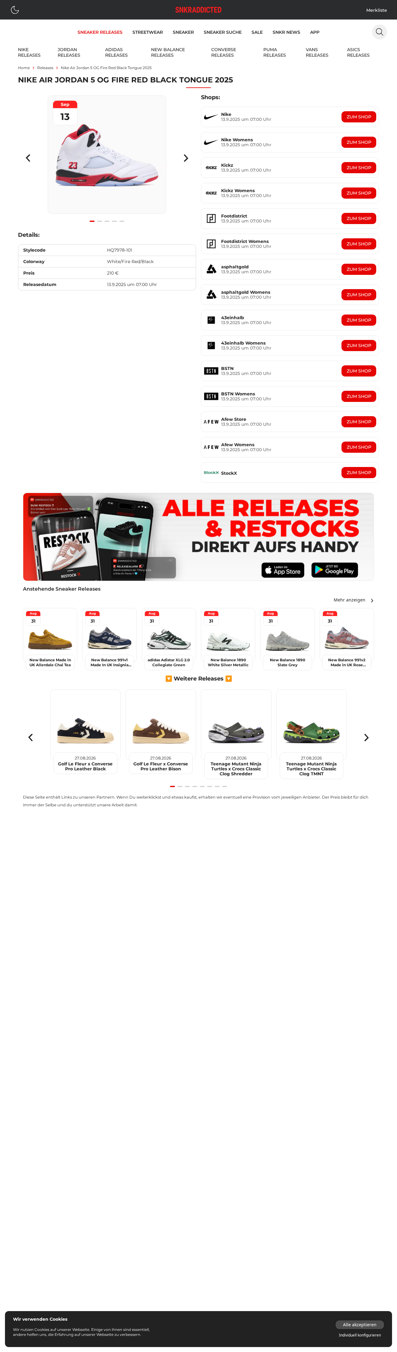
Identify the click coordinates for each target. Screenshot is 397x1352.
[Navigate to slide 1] (92, 221)
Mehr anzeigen (349, 600)
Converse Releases (223, 52)
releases (45, 67)
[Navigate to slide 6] (209, 786)
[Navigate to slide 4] (114, 221)
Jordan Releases (69, 52)
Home (24, 67)
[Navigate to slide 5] (122, 221)
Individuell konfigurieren (360, 1335)
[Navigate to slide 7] (217, 786)
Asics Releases (358, 52)
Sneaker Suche (223, 32)
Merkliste (376, 10)
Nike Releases (29, 52)
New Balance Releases (168, 52)
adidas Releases (116, 52)
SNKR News (286, 32)
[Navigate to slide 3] (107, 221)
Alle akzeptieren (360, 1325)
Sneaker (183, 32)
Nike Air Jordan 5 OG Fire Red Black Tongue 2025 (106, 67)
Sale (257, 32)
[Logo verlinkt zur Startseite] (198, 10)
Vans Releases (317, 52)
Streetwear (147, 32)
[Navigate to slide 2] (99, 221)
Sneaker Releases (100, 32)
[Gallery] (107, 158)
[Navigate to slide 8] (224, 786)
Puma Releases (274, 52)
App (314, 32)
